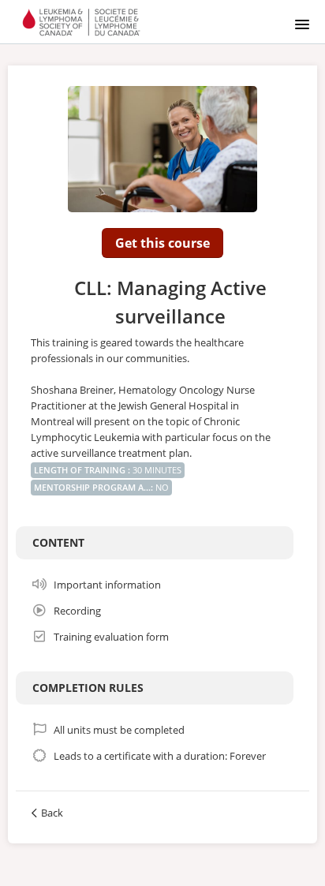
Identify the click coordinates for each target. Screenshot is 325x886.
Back (52, 813)
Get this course (162, 243)
